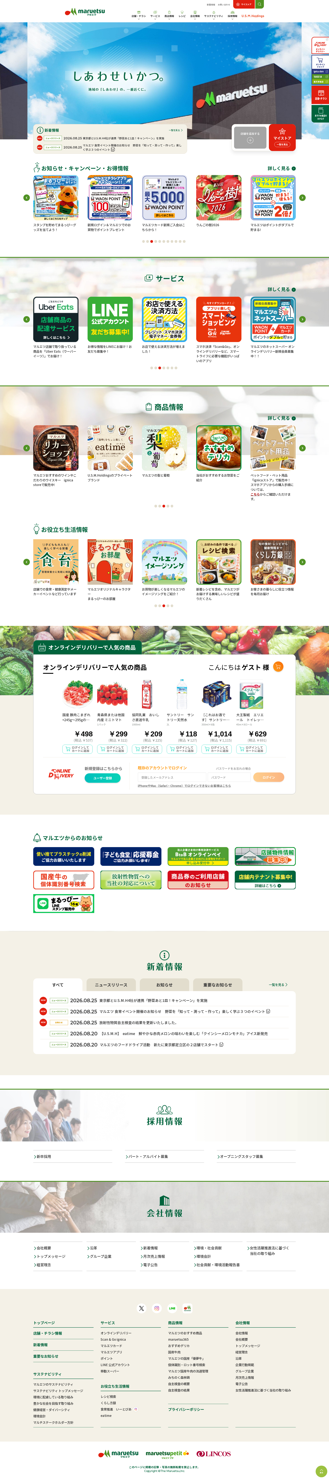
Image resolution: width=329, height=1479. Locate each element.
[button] (143, 241)
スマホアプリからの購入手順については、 (272, 487)
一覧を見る (174, 130)
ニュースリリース (111, 985)
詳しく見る (279, 168)
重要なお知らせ (217, 985)
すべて (58, 985)
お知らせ (164, 985)
